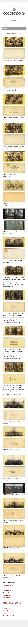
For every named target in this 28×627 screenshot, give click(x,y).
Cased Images (6, 590)
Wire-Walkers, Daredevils (9, 615)
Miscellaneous (6, 595)
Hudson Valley (6, 592)
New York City (6, 597)
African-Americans (8, 585)
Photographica (6, 608)
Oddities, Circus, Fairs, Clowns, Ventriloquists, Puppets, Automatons (12, 603)
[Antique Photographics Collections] (14, 11)
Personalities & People (8, 606)
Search (14, 20)
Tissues (4, 613)
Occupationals (6, 600)
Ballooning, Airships (8, 587)
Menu (6, 28)
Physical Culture (7, 610)
